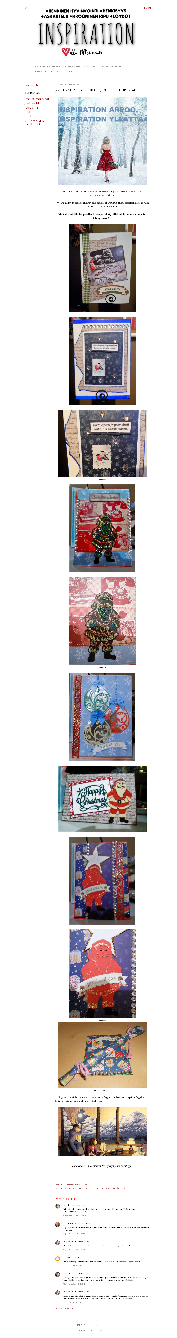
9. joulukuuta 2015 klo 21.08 (74, 1250)
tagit (28, 116)
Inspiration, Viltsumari (73, 1241)
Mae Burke (97, 1330)
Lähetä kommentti (64, 1308)
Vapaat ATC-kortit (66, 71)
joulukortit (32, 103)
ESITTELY (49, 71)
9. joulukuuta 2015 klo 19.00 (74, 1216)
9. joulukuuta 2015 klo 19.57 (74, 1234)
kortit (28, 112)
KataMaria (68, 1257)
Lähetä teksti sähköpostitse (76, 1184)
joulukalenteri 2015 (37, 98)
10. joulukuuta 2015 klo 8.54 (74, 1266)
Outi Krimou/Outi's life (74, 1223)
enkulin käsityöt (71, 1205)
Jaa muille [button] (31, 85)
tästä (111, 195)
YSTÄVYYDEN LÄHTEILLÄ (34, 122)
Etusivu (39, 71)
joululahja (31, 107)
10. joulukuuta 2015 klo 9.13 (74, 1284)
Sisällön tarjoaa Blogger (90, 1325)
